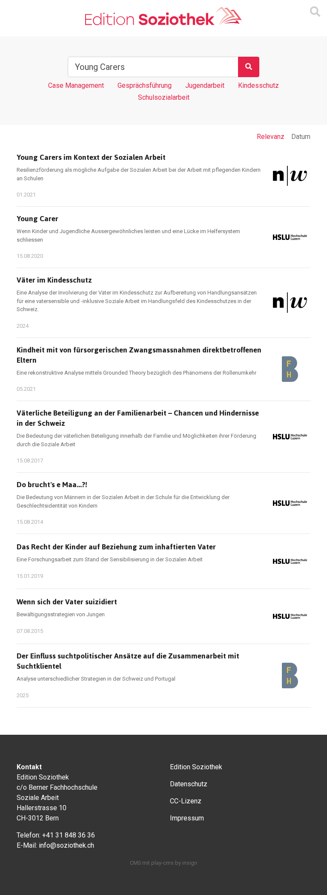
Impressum (187, 818)
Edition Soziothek (196, 767)
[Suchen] (248, 67)
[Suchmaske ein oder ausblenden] (315, 12)
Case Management (76, 85)
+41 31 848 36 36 (68, 835)
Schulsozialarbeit (163, 97)
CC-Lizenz (185, 801)
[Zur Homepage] (163, 16)
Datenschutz (188, 784)
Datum (300, 137)
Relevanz (270, 137)
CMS (135, 863)
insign (189, 863)
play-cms (162, 863)
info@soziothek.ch (66, 845)
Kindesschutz (258, 85)
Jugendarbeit (204, 85)
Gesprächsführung (145, 85)
